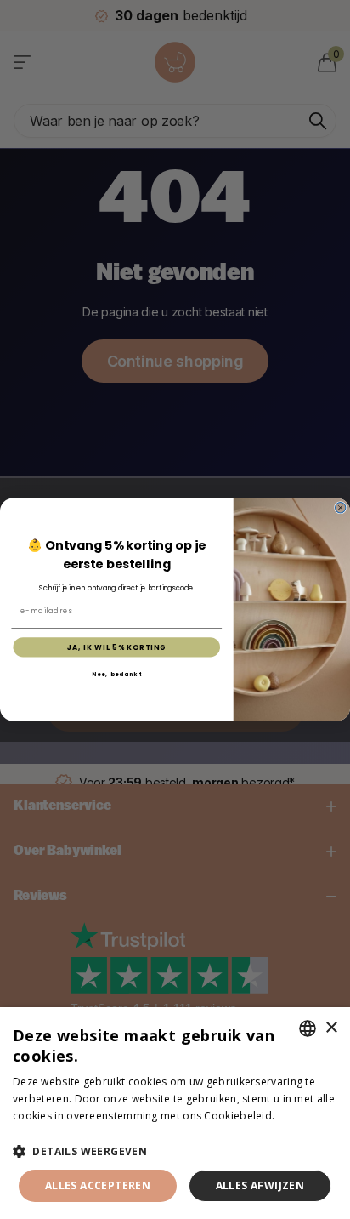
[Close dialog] (340, 508)
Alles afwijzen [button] (260, 1185)
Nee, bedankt (117, 674)
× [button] (331, 1028)
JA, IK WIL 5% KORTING (117, 647)
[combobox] (307, 1028)
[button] (175, 1151)
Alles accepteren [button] (97, 1185)
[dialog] (175, 1113)
